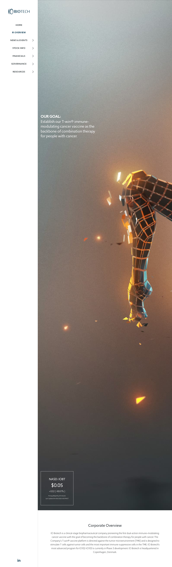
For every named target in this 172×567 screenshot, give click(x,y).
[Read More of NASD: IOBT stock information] (57, 488)
